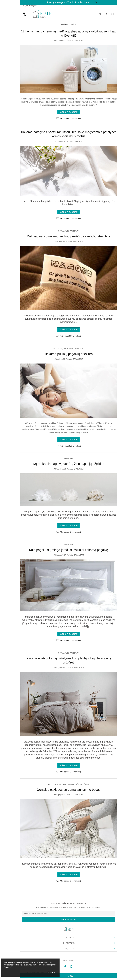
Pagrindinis (64, 24)
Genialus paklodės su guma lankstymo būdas (68, 789)
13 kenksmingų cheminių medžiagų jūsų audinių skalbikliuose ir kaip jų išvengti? (68, 33)
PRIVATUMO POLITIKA (34, 972)
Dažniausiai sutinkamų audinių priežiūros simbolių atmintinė (68, 236)
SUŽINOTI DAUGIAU (68, 112)
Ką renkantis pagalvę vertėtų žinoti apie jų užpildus (68, 464)
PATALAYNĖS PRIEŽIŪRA (68, 231)
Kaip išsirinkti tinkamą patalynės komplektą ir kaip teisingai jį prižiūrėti (68, 660)
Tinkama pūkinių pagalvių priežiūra (68, 354)
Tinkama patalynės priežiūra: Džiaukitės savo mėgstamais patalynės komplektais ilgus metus (68, 134)
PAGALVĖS (57, 349)
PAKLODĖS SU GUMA (57, 784)
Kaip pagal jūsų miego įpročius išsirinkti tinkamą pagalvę (68, 550)
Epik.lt (42, 14)
